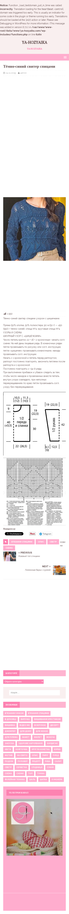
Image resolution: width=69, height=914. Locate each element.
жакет (25, 737)
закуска (9, 743)
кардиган (52, 743)
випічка (25, 719)
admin (23, 73)
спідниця (36, 767)
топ (30, 773)
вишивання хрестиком (47, 719)
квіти (8, 749)
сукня (50, 767)
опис (41, 542)
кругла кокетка (41, 749)
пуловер (23, 761)
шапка (43, 779)
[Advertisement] (34, 101)
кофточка (21, 749)
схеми (20, 773)
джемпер (10, 731)
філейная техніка (15, 779)
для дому (25, 731)
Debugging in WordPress (13, 23)
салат (58, 761)
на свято (22, 755)
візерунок (40, 725)
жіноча (50, 737)
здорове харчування (30, 743)
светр (53, 542)
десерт (54, 725)
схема (9, 548)
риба (47, 761)
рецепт (36, 761)
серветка (21, 767)
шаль (32, 779)
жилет (38, 737)
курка (57, 749)
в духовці (10, 719)
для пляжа (11, 737)
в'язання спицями (21, 542)
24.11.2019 (11, 73)
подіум (9, 761)
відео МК (25, 725)
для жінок (42, 731)
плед (56, 755)
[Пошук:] (34, 692)
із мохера (57, 779)
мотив (9, 755)
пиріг (45, 755)
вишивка (10, 725)
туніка (40, 773)
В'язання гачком (14, 713)
